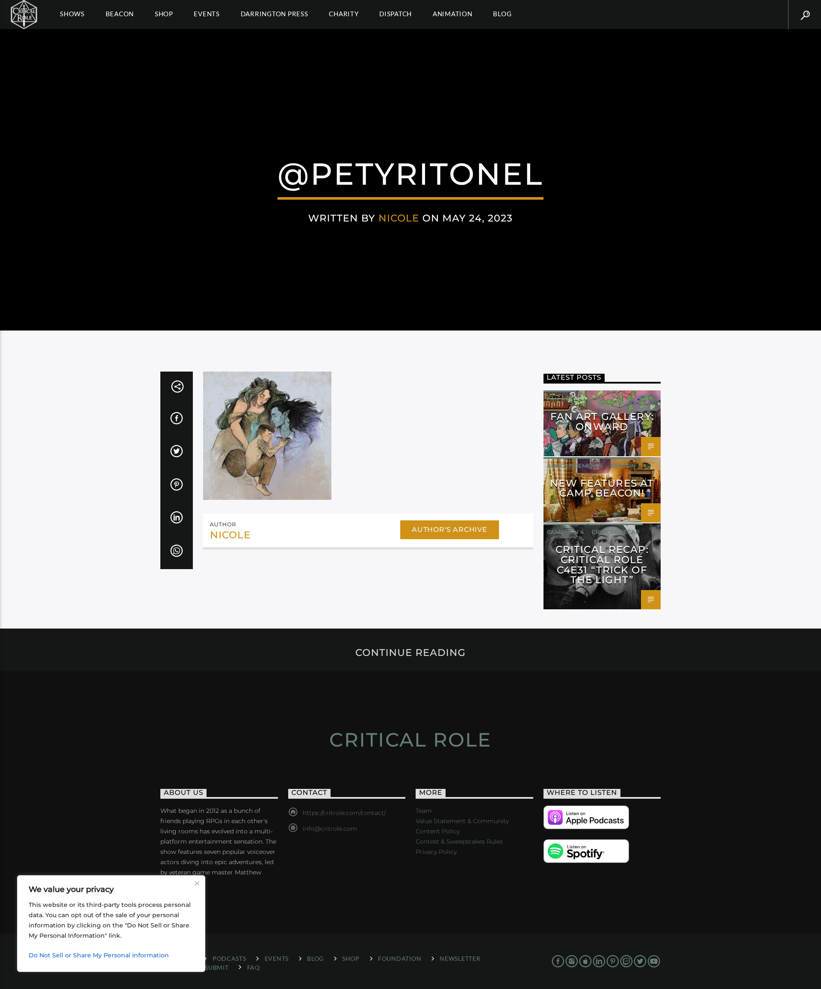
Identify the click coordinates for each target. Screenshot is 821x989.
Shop (164, 14)
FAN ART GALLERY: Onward (602, 421)
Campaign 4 (565, 531)
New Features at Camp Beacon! (602, 488)
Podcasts (229, 958)
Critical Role (410, 739)
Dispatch (395, 14)
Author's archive (449, 529)
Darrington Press (274, 14)
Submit (216, 967)
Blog (502, 14)
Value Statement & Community (462, 821)
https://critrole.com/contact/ (344, 813)
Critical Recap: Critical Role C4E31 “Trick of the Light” (602, 564)
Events (207, 14)
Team (424, 811)
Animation (453, 14)
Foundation (399, 958)
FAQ (253, 967)
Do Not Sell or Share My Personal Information (99, 955)
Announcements (574, 465)
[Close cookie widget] (197, 883)
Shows (72, 14)
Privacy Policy (436, 852)
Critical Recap (615, 531)
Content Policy (438, 831)
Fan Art (560, 399)
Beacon (120, 14)
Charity (343, 14)
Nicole (398, 218)
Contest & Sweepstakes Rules (459, 841)
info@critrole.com (330, 829)
